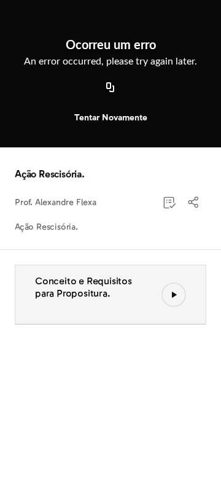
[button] (194, 202)
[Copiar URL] (110, 88)
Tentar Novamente (110, 117)
